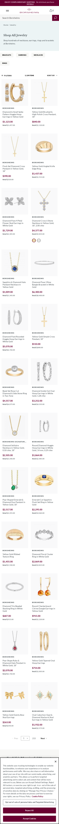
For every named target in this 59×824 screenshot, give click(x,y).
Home (5, 25)
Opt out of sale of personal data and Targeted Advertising (29, 802)
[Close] (55, 761)
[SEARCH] (55, 18)
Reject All (29, 810)
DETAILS (30, 4)
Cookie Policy (37, 796)
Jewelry (13, 25)
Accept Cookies (29, 818)
